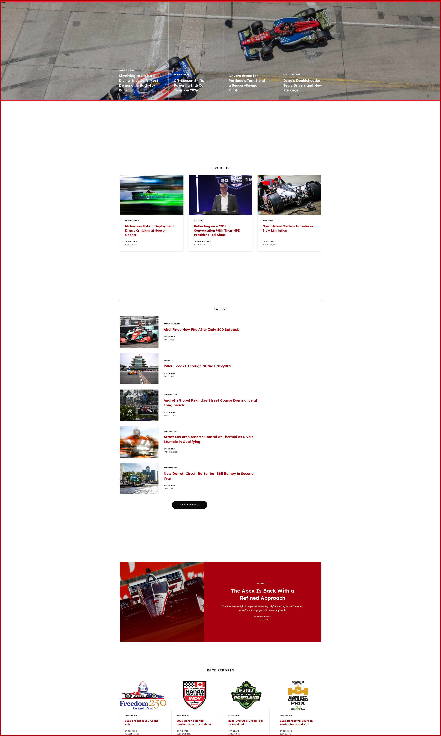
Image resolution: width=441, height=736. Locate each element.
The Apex (132, 731)
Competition (132, 221)
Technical (268, 221)
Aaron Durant (204, 242)
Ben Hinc (132, 242)
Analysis (168, 360)
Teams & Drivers (127, 70)
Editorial (262, 584)
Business (199, 221)
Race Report (131, 716)
